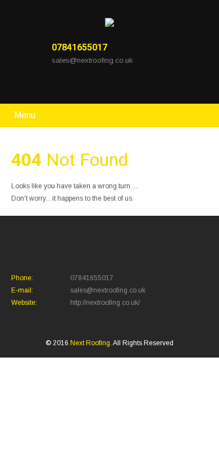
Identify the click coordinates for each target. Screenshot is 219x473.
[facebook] (57, 85)
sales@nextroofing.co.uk (92, 60)
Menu (24, 115)
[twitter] (72, 85)
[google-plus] (88, 85)
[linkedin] (104, 85)
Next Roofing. (91, 343)
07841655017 (79, 47)
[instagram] (120, 85)
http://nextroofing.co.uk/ (105, 303)
